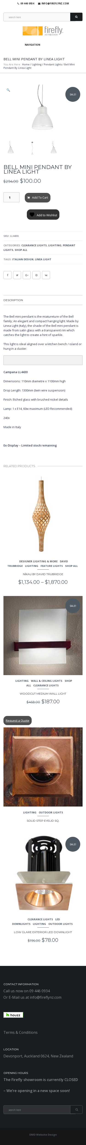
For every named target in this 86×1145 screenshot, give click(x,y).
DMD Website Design (43, 1134)
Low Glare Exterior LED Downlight (43, 932)
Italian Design (22, 259)
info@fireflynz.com (55, 3)
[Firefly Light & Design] (43, 31)
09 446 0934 (27, 3)
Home (26, 64)
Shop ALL (21, 250)
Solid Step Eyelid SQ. (43, 820)
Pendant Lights (53, 64)
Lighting (37, 64)
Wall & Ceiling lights (46, 680)
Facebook (35, 9)
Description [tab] (13, 300)
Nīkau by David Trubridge (43, 574)
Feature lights (52, 566)
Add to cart (40, 198)
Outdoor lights (51, 812)
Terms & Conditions (20, 1032)
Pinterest (48, 9)
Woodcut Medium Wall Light (43, 693)
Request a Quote (17, 720)
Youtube (42, 9)
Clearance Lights (34, 245)
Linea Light (43, 259)
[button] (8, 90)
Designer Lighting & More (38, 561)
